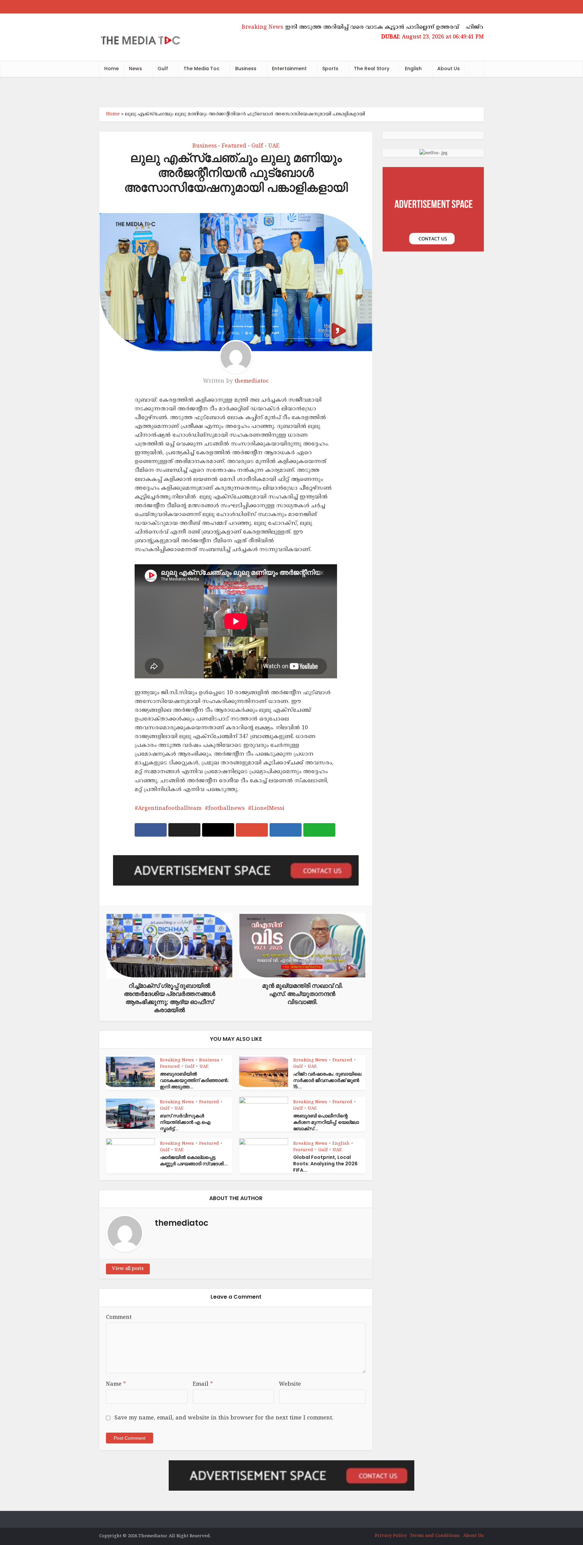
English (413, 68)
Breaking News (177, 1060)
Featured (234, 146)
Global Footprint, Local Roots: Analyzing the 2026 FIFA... (325, 1163)
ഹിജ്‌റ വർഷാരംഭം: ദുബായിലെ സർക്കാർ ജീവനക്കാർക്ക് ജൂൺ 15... (327, 1080)
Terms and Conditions (435, 1536)
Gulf (163, 68)
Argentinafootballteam (169, 808)
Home (111, 68)
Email (203, 1384)
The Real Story (371, 68)
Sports (330, 68)
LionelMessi (267, 808)
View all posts (128, 1269)
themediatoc (251, 381)
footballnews (226, 808)
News (135, 68)
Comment (119, 1317)
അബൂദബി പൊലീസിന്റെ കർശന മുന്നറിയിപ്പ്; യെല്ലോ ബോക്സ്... (326, 1122)
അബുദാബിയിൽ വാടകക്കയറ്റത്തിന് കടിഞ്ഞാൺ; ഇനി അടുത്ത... (194, 1080)
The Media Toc (202, 68)
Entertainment (289, 68)
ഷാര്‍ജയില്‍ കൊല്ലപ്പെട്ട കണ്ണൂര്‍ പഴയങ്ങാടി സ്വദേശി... (194, 1160)
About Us (448, 68)
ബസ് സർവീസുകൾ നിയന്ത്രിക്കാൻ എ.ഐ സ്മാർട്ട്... (185, 1122)
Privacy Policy (391, 1536)
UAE (273, 146)
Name (116, 1384)
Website (290, 1384)
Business (245, 68)
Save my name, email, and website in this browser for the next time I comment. (223, 1418)
